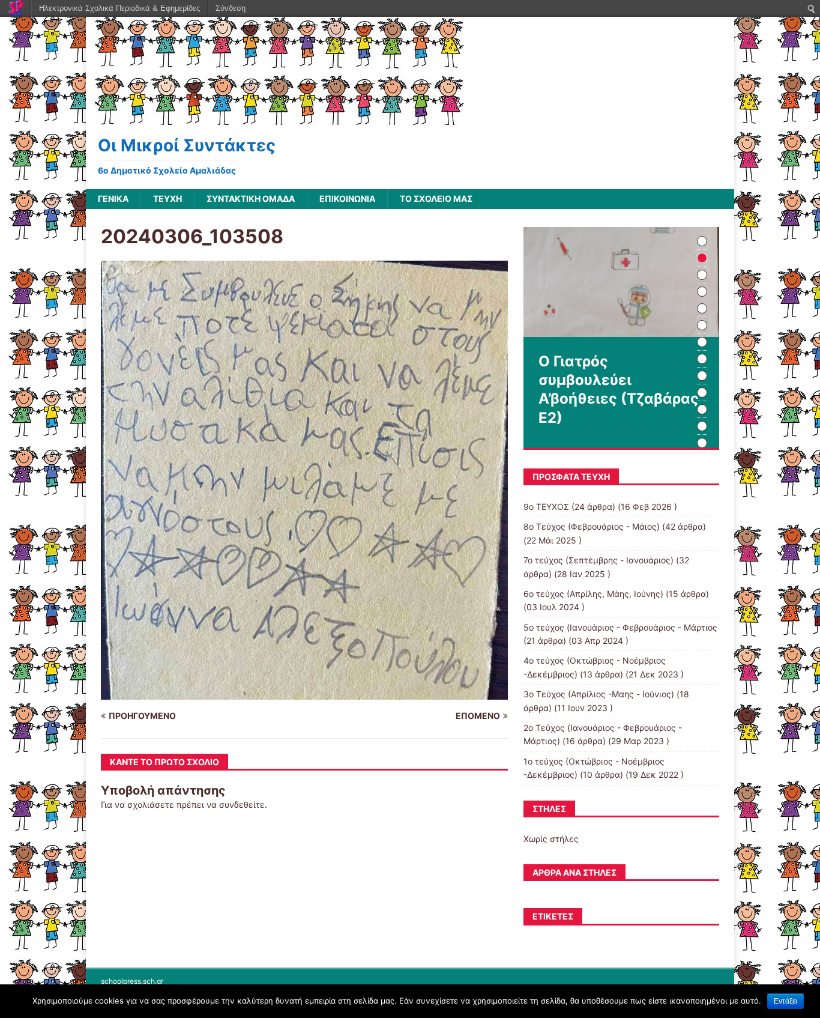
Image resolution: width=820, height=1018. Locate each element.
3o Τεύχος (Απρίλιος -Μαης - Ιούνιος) (598, 694)
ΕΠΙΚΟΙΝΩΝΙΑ (347, 198)
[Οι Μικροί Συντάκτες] (277, 118)
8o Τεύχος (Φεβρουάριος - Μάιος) (591, 526)
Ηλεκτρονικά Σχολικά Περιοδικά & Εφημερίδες (119, 8)
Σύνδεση (231, 8)
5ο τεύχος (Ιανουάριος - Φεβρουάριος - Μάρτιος (620, 627)
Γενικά (113, 198)
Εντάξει (785, 1001)
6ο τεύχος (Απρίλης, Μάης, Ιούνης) (593, 594)
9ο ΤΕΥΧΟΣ (546, 506)
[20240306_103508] (304, 692)
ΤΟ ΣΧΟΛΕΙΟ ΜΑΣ (436, 198)
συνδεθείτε (242, 804)
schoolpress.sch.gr (132, 981)
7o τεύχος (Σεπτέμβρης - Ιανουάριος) (598, 560)
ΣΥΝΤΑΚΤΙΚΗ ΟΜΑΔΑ (251, 198)
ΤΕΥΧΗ (167, 198)
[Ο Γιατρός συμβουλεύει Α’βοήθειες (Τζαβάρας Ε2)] (621, 282)
